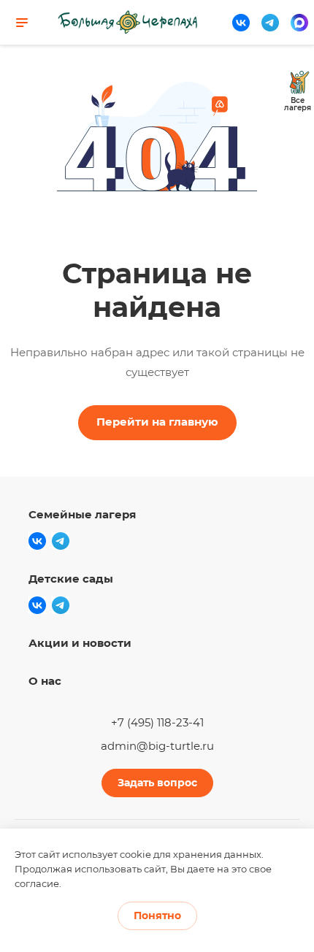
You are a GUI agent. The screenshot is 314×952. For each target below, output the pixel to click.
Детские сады (70, 579)
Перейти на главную (157, 422)
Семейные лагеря (82, 514)
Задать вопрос (157, 782)
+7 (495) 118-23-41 (157, 722)
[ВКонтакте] (241, 22)
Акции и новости (79, 643)
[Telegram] (270, 22)
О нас (44, 681)
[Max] (299, 22)
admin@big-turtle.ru (157, 746)
